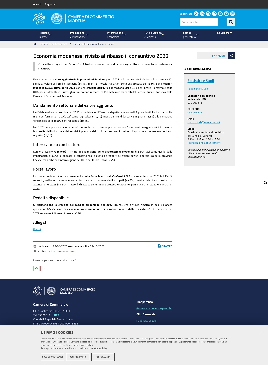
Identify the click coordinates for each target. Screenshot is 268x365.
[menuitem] (44, 35)
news (111, 44)
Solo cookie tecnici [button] (52, 357)
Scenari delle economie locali (88, 44)
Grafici (37, 229)
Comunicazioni (66, 251)
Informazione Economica (53, 44)
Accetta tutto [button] (78, 357)
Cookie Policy (101, 348)
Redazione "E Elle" (198, 88)
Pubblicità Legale (146, 320)
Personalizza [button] (103, 357)
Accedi (37, 4)
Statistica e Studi (201, 80)
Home (35, 44)
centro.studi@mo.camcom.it (204, 122)
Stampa (167, 246)
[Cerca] (231, 22)
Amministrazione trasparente (154, 308)
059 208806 (195, 112)
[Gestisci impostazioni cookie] (265, 182)
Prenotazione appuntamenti (204, 142)
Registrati (51, 4)
